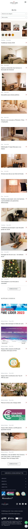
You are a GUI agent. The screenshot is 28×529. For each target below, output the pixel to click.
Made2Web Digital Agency (14, 513)
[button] (26, 526)
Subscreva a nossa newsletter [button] (14, 473)
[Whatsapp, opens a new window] (26, 522)
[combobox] (14, 14)
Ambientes (4, 484)
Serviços (4, 478)
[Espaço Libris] (14, 2)
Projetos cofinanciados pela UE (8, 490)
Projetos (4, 481)
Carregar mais (13, 289)
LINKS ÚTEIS (4, 487)
